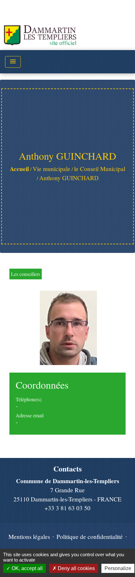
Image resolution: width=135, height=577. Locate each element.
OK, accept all (26, 568)
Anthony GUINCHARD (69, 178)
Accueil (19, 168)
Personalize (118, 568)
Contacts (67, 468)
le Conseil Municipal (99, 169)
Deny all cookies (76, 568)
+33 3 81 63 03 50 (67, 508)
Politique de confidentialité (90, 536)
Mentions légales (29, 536)
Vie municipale (51, 169)
